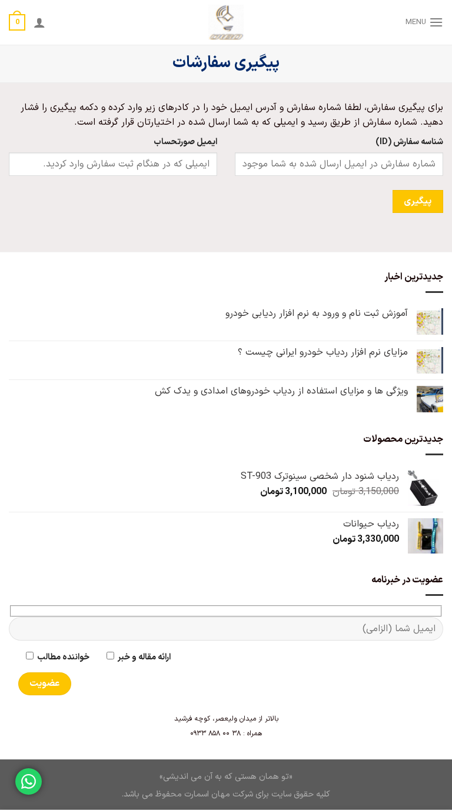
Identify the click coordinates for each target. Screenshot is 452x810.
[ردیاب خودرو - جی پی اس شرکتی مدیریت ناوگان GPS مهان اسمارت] (226, 22)
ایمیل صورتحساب (185, 142)
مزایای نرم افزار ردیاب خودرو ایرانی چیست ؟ (323, 352)
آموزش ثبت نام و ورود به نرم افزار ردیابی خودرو (316, 313)
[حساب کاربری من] (39, 22)
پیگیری (417, 201)
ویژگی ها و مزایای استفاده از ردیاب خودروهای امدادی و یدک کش (281, 391)
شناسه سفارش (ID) (409, 142)
